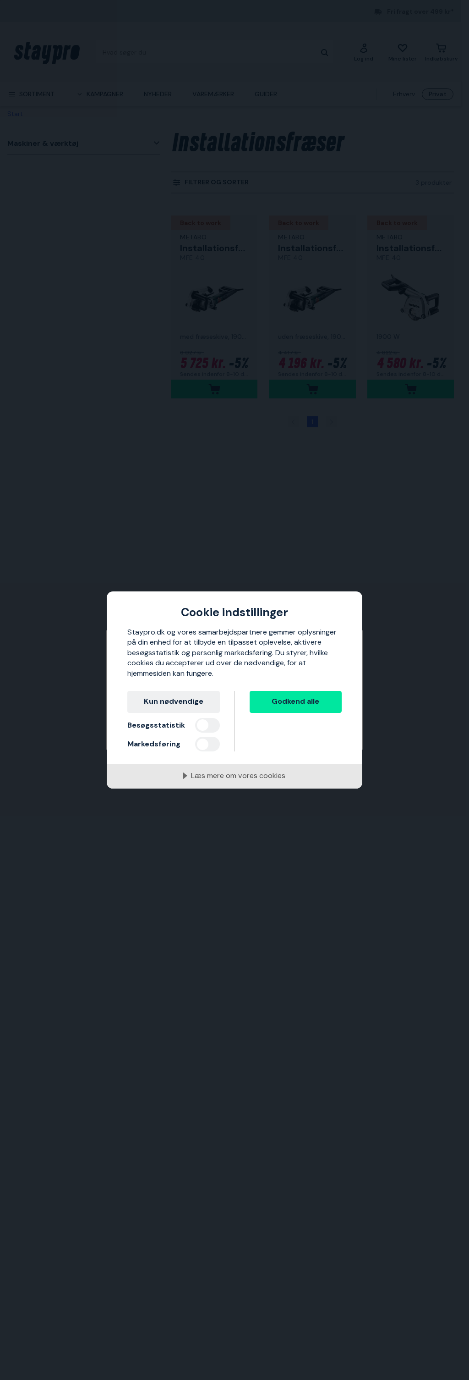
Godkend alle (295, 701)
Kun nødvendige (173, 701)
